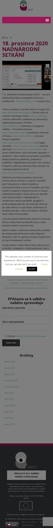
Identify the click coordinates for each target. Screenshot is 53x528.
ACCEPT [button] (32, 269)
